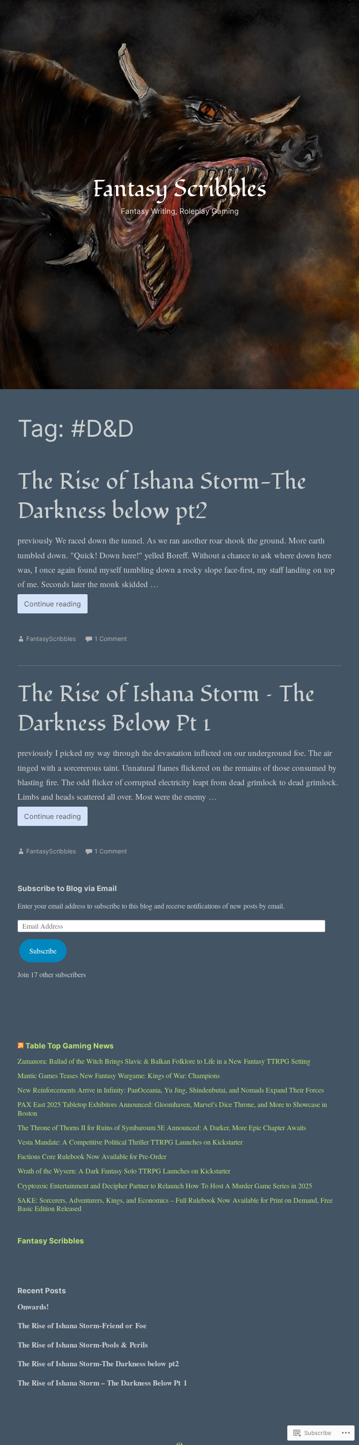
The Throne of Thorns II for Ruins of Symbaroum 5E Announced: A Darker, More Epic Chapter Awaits (162, 1127)
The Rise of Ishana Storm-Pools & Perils (83, 1344)
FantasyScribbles (51, 638)
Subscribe (42, 950)
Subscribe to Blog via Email (67, 888)
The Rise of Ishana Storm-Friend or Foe (82, 1325)
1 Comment (111, 638)
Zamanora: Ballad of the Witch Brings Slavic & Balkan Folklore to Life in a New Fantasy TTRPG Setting (164, 1060)
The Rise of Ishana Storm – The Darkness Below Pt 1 (166, 709)
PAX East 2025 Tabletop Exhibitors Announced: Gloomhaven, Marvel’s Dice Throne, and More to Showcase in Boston (172, 1108)
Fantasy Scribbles (180, 189)
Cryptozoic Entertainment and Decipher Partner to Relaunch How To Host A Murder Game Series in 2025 (165, 1185)
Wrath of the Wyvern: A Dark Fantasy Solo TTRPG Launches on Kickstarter (124, 1170)
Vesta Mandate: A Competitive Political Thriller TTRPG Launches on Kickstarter (130, 1141)
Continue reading (49, 606)
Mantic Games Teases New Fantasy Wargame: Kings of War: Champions (119, 1075)
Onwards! (33, 1306)
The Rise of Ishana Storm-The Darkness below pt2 (162, 496)
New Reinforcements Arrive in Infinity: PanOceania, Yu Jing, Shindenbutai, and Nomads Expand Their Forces (171, 1089)
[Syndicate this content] (21, 1045)
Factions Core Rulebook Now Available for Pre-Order (92, 1156)
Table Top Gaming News (69, 1045)
